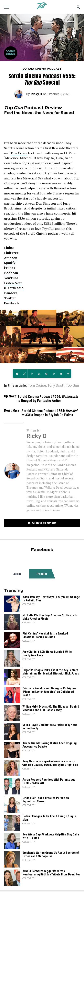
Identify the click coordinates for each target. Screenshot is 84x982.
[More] (67, 373)
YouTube (11, 278)
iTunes (9, 267)
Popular (42, 573)
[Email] (45, 373)
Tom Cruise (18, 153)
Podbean (11, 273)
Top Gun (28, 163)
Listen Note (13, 283)
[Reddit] (31, 373)
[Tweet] (23, 373)
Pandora (11, 293)
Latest (16, 573)
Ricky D (36, 94)
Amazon (10, 258)
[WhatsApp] (53, 373)
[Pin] (60, 373)
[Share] (16, 373)
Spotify (9, 262)
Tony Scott (56, 385)
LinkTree (11, 252)
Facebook (11, 303)
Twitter (10, 298)
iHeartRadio (13, 288)
